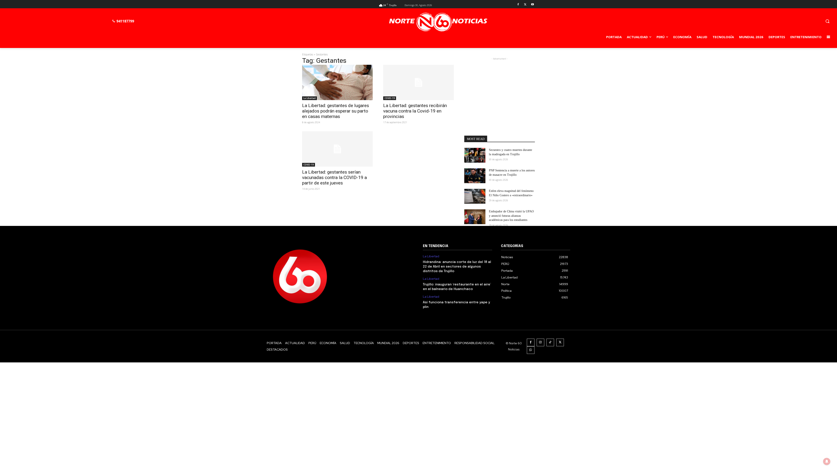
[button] (827, 21)
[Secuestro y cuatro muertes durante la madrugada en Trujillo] (474, 155)
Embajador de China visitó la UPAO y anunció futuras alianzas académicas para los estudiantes (511, 216)
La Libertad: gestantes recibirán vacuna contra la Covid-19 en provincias (415, 111)
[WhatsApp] (530, 350)
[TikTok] (550, 342)
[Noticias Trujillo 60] (438, 22)
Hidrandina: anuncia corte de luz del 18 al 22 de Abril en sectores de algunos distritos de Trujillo (457, 266)
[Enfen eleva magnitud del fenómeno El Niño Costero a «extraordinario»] (474, 196)
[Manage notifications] (826, 461)
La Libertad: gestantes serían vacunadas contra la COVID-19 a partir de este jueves (334, 177)
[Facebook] (518, 4)
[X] (525, 4)
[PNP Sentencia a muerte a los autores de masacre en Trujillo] (474, 175)
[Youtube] (532, 4)
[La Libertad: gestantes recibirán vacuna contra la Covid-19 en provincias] (418, 82)
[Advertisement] (499, 88)
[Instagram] (540, 342)
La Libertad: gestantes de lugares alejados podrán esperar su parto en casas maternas (335, 111)
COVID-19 (389, 98)
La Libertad (309, 98)
